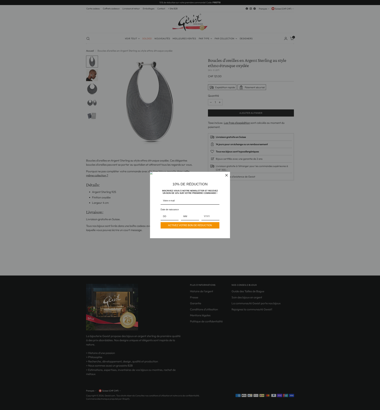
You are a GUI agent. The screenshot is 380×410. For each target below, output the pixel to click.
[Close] (226, 175)
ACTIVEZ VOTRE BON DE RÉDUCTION (190, 225)
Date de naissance (170, 209)
